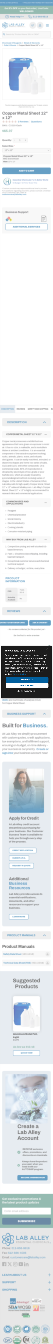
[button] (26, 691)
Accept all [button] (27, 680)
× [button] (47, 649)
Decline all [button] (27, 685)
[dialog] (26, 672)
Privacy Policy (19, 674)
